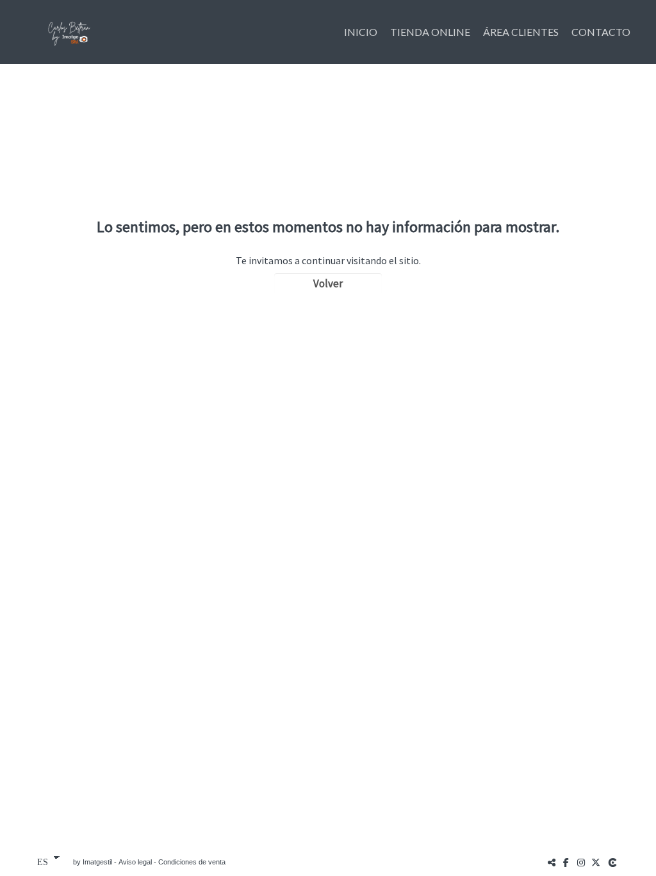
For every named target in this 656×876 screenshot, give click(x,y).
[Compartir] (551, 862)
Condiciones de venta (192, 862)
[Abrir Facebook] (566, 862)
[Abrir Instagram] (581, 862)
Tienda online (430, 32)
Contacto (600, 32)
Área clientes (521, 32)
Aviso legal (135, 862)
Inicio (360, 32)
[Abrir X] (595, 862)
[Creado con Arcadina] (613, 862)
